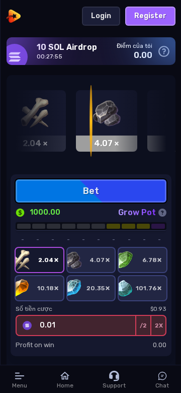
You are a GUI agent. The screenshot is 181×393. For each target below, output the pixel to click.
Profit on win (35, 345)
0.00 (159, 345)
